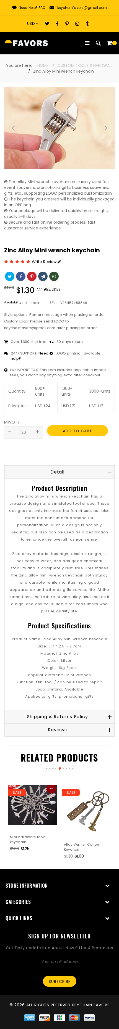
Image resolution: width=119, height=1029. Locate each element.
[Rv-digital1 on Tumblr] (87, 23)
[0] (109, 43)
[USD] (34, 23)
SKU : (53, 302)
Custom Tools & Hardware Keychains (85, 65)
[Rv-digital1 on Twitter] (47, 23)
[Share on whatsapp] (53, 276)
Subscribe (60, 981)
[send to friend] (42, 276)
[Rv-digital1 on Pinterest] (67, 23)
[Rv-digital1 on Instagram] (77, 23)
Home (42, 65)
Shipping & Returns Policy (57, 716)
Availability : (13, 302)
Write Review (45, 261)
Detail (57, 472)
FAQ (42, 7)
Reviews (57, 730)
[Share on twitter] (9, 276)
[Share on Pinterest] (31, 276)
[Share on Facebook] (20, 276)
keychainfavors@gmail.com (82, 7)
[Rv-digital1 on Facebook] (57, 23)
